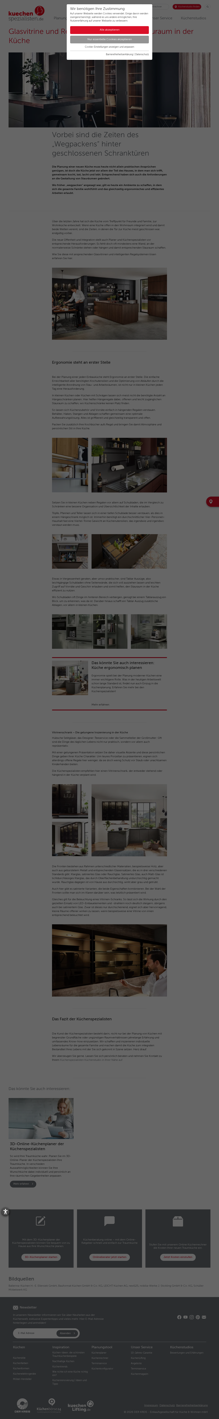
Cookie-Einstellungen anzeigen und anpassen (109, 47)
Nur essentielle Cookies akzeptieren (109, 39)
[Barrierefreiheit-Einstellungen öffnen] (5, 1211)
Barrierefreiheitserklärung (119, 54)
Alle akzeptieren (109, 30)
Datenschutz (142, 54)
